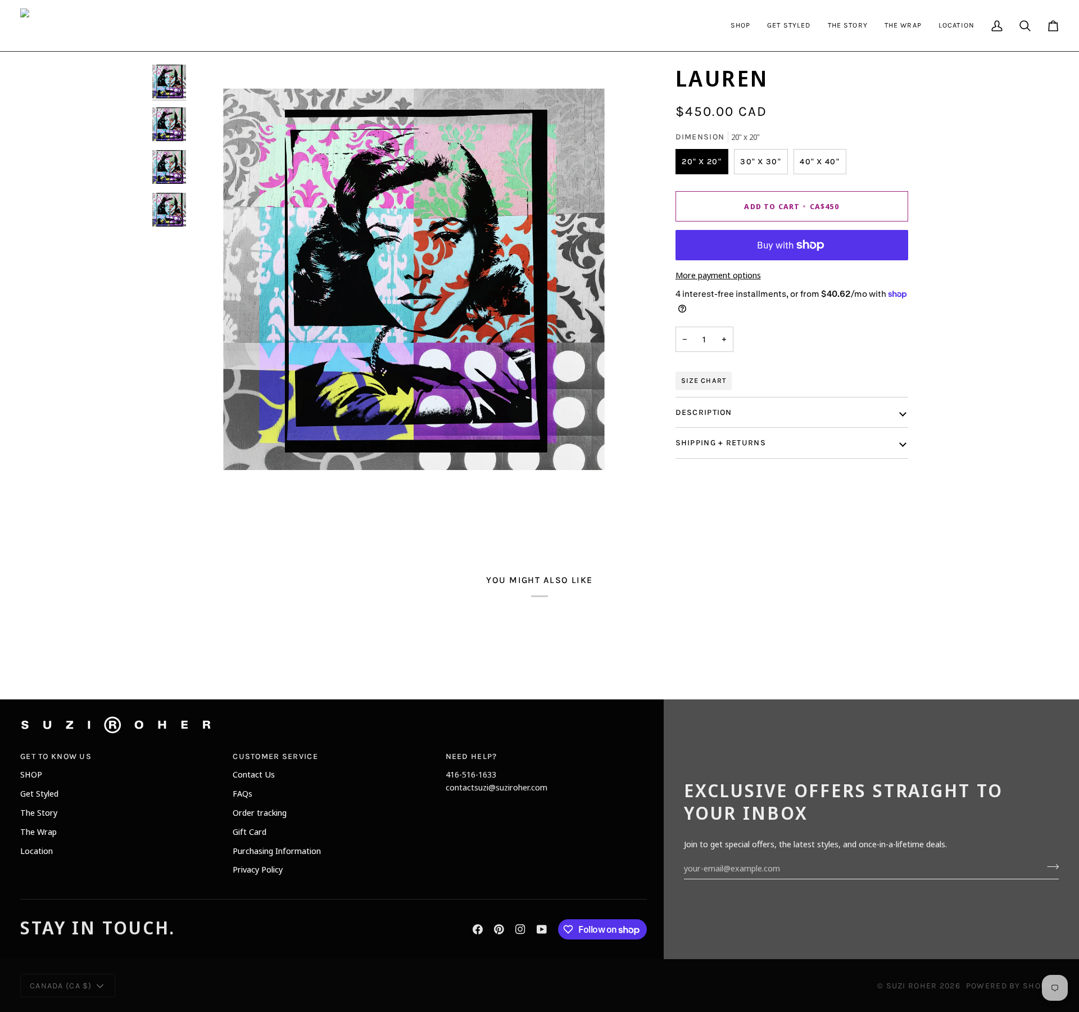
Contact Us (254, 774)
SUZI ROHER (911, 986)
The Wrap (38, 831)
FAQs (242, 793)
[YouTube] (542, 929)
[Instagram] (520, 929)
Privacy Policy (258, 869)
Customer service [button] (275, 756)
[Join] (1049, 866)
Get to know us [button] (56, 756)
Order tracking (260, 812)
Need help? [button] (471, 756)
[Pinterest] (499, 929)
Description (703, 412)
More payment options (718, 275)
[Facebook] (478, 929)
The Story (38, 812)
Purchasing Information (277, 850)
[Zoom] (213, 472)
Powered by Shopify (1012, 986)
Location (36, 850)
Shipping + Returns (720, 443)
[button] (740, 25)
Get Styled (39, 793)
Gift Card (249, 831)
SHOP (31, 774)
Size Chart (703, 381)
